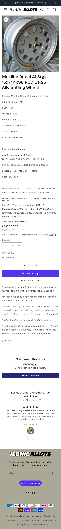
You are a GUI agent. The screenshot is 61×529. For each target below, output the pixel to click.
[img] (30, 396)
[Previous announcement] (5, 3)
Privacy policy (14, 520)
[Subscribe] (52, 473)
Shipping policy (22, 525)
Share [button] (8, 340)
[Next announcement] (56, 3)
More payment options (30, 280)
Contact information (30, 520)
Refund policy (50, 516)
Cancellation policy (40, 525)
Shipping (5, 230)
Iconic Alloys (18, 516)
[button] (6, 9)
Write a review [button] (30, 375)
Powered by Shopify (32, 516)
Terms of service (49, 520)
